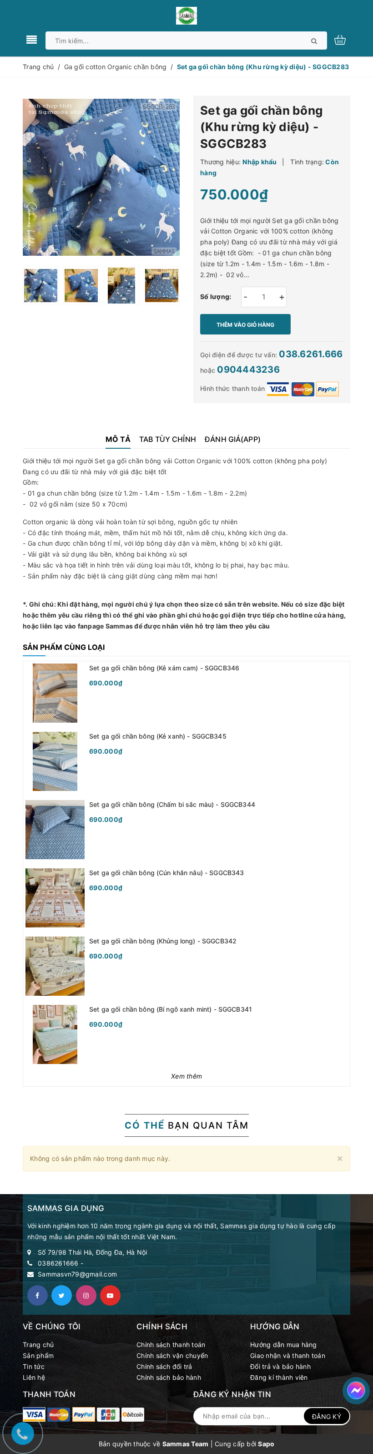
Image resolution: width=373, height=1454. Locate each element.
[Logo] (186, 15)
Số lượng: (215, 296)
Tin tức (34, 1366)
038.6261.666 (311, 354)
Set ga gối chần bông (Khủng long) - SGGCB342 (163, 941)
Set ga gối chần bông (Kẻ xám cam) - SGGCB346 (164, 668)
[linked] (110, 1295)
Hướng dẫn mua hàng (283, 1344)
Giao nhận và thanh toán (287, 1355)
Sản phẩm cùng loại (64, 647)
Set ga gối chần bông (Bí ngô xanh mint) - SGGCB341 (170, 1009)
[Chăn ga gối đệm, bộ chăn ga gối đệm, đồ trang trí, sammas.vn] (58, 1415)
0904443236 (248, 369)
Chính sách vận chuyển (172, 1355)
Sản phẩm (38, 1355)
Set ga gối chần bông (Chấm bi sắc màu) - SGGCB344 (172, 804)
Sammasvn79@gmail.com (77, 1274)
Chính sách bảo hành (168, 1377)
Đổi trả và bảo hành (280, 1366)
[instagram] (86, 1295)
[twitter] (61, 1295)
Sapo (266, 1444)
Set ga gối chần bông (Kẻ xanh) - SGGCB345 (158, 736)
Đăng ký (326, 1416)
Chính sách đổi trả (164, 1366)
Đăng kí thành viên (279, 1377)
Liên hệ (34, 1377)
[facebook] (37, 1295)
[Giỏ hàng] (344, 39)
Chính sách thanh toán (170, 1344)
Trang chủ (38, 1344)
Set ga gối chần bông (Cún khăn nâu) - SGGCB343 (166, 872)
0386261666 (58, 1263)
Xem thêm (186, 1076)
